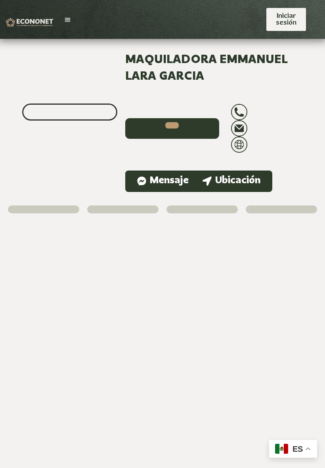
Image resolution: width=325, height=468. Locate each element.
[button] (67, 19)
